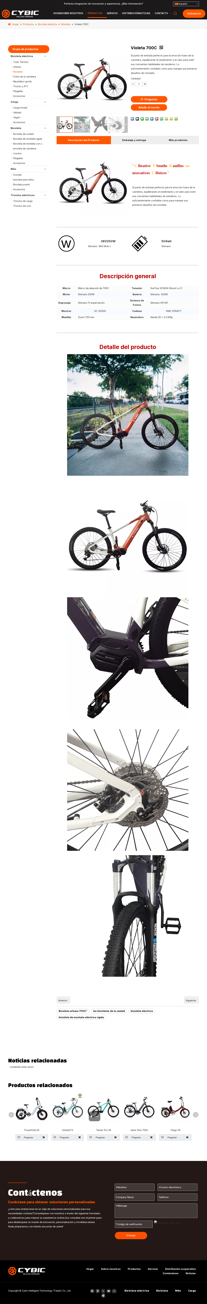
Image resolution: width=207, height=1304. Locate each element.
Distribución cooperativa (180, 1268)
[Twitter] (103, 1291)
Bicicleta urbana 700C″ (73, 1011)
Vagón (16, 117)
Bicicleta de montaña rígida (27, 138)
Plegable (18, 91)
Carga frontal (20, 107)
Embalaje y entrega (134, 140)
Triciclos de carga (23, 201)
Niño (13, 168)
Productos (134, 1268)
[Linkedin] (98, 1291)
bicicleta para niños (23, 179)
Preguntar (151, 99)
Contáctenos (171, 1273)
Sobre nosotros (111, 1268)
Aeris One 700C (139, 1130)
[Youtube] (109, 1291)
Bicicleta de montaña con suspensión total (31, 143)
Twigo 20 (175, 1130)
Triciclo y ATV (20, 86)
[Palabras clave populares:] (175, 13)
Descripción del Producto (83, 140)
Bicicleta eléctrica (22, 56)
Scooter (17, 174)
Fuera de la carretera (24, 76)
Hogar (90, 1268)
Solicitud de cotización (194, 15)
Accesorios (19, 96)
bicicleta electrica (142, 1011)
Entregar (131, 1235)
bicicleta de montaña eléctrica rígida (81, 1017)
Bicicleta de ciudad (23, 134)
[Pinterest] (103, 1295)
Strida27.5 (67, 1130)
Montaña (17, 71)
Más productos (178, 140)
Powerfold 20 (31, 1130)
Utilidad (17, 112)
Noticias (191, 1273)
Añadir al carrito (148, 107)
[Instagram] (114, 1291)
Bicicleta (16, 128)
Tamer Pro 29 (103, 1130)
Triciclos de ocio (22, 205)
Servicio (153, 1268)
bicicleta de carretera (24, 148)
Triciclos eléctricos (23, 195)
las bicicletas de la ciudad (109, 1011)
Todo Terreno (20, 62)
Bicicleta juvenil (21, 184)
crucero (17, 153)
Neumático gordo (22, 81)
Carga (14, 101)
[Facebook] (92, 1291)
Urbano (17, 66)
